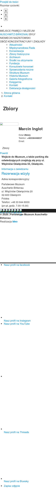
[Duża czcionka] (30, 24)
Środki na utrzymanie (21, 60)
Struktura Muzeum (19, 72)
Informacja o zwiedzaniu (15, 169)
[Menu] (52, 32)
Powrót (4, 153)
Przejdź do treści (9, 2)
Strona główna (12, 93)
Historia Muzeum (18, 76)
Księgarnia (15, 82)
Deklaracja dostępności (22, 88)
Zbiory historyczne (19, 54)
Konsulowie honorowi (21, 66)
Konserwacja (16, 51)
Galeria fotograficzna (20, 79)
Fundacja (14, 63)
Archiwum (14, 57)
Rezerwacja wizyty (16, 173)
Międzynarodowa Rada (22, 48)
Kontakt (13, 85)
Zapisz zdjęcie (12, 486)
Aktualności (15, 44)
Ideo (15, 221)
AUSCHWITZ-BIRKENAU (14, 34)
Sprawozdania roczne (21, 69)
